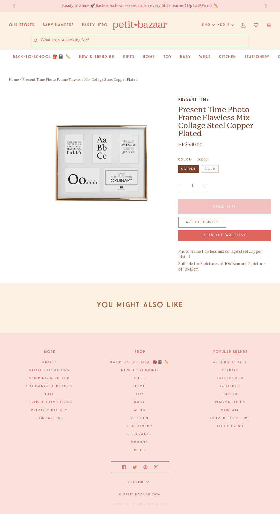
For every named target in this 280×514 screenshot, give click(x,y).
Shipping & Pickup (49, 378)
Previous (17, 6)
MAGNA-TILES (230, 402)
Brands (140, 442)
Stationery (140, 426)
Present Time (193, 99)
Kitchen (140, 418)
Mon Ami (230, 410)
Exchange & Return (49, 386)
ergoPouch (230, 378)
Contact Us (49, 418)
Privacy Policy (49, 410)
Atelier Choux (230, 362)
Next (263, 6)
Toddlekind (230, 426)
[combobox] (144, 41)
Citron (230, 370)
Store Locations (49, 370)
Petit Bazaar (137, 494)
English (137, 482)
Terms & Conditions (49, 402)
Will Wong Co (151, 504)
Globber (230, 386)
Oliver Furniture (230, 418)
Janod (230, 394)
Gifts (140, 378)
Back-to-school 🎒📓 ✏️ (140, 362)
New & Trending (140, 370)
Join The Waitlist (224, 235)
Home (14, 80)
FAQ (49, 394)
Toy (140, 394)
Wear (140, 410)
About (49, 362)
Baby (140, 402)
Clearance (140, 434)
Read (140, 450)
